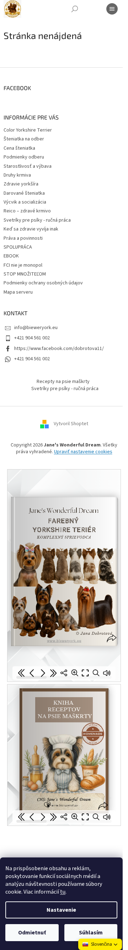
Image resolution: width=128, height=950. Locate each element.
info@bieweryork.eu (36, 327)
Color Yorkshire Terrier (28, 130)
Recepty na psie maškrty (63, 381)
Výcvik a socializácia (25, 202)
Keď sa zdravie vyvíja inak (31, 229)
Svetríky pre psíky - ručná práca (37, 220)
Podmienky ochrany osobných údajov (43, 283)
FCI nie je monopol (23, 265)
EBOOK (11, 256)
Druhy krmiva (17, 175)
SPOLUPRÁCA (18, 247)
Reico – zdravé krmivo (27, 211)
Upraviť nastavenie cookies (83, 451)
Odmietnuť (32, 933)
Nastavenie (61, 910)
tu (62, 892)
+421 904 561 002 (32, 337)
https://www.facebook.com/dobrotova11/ (59, 348)
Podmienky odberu (24, 157)
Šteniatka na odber (24, 139)
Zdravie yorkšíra (21, 184)
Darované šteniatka (24, 193)
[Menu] (112, 9)
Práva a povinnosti (23, 238)
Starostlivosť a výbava (28, 166)
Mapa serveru (18, 292)
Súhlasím (91, 933)
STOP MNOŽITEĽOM (25, 274)
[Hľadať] (75, 9)
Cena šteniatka (19, 148)
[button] (100, 944)
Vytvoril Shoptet (71, 423)
